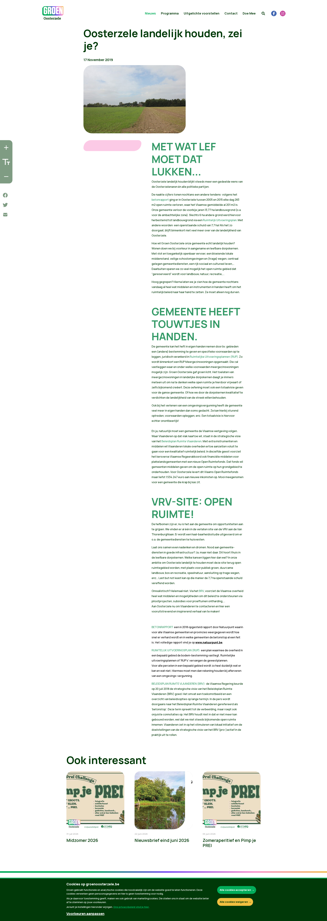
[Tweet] (5, 205)
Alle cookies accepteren (235, 890)
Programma (170, 13)
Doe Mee (249, 13)
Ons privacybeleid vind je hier (131, 907)
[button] (263, 13)
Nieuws (150, 13)
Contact (231, 13)
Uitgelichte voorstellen (201, 13)
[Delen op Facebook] (5, 195)
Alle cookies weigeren (234, 902)
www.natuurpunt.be (208, 642)
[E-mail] (5, 214)
